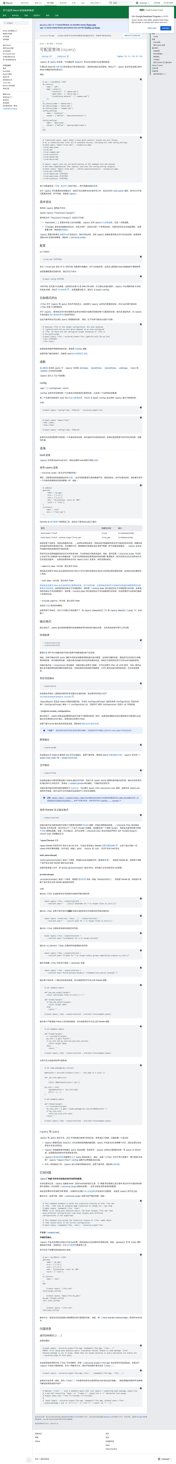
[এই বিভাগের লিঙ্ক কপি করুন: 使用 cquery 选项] (60, 467)
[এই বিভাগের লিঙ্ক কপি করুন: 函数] (48, 362)
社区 (83, 3)
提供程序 (82, 879)
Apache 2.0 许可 (109, 1417)
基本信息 (15, 15)
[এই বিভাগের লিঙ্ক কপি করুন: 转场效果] (51, 635)
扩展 (73, 3)
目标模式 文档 (81, 353)
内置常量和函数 (108, 845)
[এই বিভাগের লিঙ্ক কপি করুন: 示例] (46, 888)
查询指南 (64, 230)
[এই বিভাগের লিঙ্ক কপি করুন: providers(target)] (56, 874)
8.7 (137, 56)
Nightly (120, 56)
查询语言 (60, 1157)
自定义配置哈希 (75, 398)
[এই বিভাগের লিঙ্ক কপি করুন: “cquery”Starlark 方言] (60, 840)
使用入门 (38, 3)
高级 (26, 15)
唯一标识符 (62, 186)
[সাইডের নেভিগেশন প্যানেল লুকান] (28, 1459)
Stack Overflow (111, 1449)
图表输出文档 (116, 755)
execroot (74, 788)
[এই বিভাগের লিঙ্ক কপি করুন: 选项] (48, 448)
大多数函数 (108, 222)
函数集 (45, 368)
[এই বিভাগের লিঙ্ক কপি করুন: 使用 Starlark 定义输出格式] (70, 810)
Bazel (42, 44)
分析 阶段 (60, 67)
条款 (36, 1459)
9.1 (129, 56)
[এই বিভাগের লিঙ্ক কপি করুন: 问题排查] (53, 1329)
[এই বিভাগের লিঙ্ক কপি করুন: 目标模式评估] (59, 298)
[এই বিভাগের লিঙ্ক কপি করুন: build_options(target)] (59, 855)
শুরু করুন (165, 28)
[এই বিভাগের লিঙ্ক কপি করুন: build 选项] (52, 455)
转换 (71, 477)
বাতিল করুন (152, 28)
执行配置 (54, 522)
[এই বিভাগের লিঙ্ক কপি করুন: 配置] (48, 245)
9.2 (126, 56)
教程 (47, 15)
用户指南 (50, 3)
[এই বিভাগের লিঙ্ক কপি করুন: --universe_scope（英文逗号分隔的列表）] (80, 472)
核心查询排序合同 (57, 314)
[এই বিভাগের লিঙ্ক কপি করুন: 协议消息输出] (56, 678)
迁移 (56, 15)
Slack (108, 1445)
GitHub (157, 3)
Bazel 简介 (25, 3)
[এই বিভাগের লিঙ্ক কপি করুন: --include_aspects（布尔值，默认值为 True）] (83, 600)
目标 (44, 831)
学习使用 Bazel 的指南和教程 (18, 10)
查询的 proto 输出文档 (89, 724)
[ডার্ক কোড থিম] (140, 79)
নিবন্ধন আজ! (91, 25)
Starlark (85, 825)
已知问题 (115, 1164)
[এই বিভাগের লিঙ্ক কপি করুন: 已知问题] (53, 1172)
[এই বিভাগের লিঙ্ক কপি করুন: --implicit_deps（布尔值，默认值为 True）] (81, 566)
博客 (36, 1437)
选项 (96, 460)
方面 (48, 605)
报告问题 (47, 56)
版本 (4, 15)
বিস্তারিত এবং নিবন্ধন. (92, 28)
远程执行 (37, 15)
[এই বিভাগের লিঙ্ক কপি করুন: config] (48, 383)
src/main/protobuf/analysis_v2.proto (55, 697)
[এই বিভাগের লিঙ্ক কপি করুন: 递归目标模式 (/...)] (64, 1335)
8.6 (141, 56)
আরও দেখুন (94, 3)
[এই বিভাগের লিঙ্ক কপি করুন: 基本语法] (53, 202)
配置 (95, 186)
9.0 (133, 56)
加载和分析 (64, 234)
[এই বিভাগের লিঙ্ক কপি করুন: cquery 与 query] (61, 1131)
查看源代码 (63, 56)
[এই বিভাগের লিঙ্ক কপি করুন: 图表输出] (51, 739)
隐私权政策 (45, 1459)
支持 (107, 1437)
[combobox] (120, 3)
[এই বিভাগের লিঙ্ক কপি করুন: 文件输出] (51, 765)
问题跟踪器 (110, 1441)
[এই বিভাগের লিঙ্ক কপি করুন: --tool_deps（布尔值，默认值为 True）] (77, 580)
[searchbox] (16, 23)
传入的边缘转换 (91, 1191)
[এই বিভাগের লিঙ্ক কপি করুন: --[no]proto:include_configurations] (72, 711)
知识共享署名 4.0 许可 (72, 1417)
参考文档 (63, 3)
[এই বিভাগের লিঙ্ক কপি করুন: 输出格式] (53, 621)
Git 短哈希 (62, 289)
